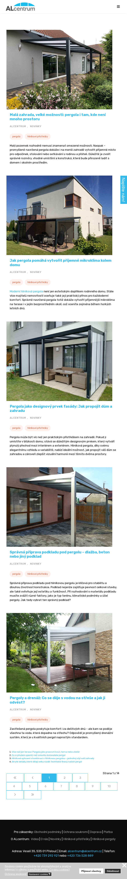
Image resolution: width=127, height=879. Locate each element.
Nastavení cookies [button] (40, 874)
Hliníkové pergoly (104, 839)
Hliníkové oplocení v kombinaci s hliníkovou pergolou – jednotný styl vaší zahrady (53, 758)
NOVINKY (36, 126)
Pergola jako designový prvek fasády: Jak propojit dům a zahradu (61, 408)
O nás (44, 839)
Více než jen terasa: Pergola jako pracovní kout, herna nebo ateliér (46, 752)
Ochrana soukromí (75, 832)
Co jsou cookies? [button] (59, 869)
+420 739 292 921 (46, 855)
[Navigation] (118, 6)
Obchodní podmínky (47, 832)
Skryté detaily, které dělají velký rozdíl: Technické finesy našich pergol (47, 761)
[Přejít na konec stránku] (32, 795)
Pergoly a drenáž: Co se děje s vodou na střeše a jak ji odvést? (57, 700)
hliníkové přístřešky (37, 136)
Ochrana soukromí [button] (15, 874)
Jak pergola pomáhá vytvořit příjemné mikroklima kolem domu (60, 262)
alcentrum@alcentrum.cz (85, 851)
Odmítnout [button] (113, 871)
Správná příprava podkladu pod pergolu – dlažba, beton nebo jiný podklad (60, 554)
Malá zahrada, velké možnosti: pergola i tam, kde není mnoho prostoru (58, 116)
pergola (16, 136)
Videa (35, 839)
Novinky (55, 839)
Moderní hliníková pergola (26, 291)
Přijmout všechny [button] (91, 871)
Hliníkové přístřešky (76, 839)
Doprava (96, 832)
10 (109, 786)
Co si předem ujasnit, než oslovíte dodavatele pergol (38, 755)
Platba (108, 832)
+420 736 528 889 (80, 855)
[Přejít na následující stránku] (15, 795)
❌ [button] (124, 865)
